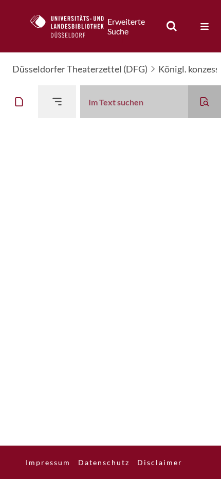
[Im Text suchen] (204, 101)
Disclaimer (159, 462)
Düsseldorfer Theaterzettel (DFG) (80, 69)
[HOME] (72, 26)
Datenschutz (104, 462)
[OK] (171, 26)
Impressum (48, 462)
